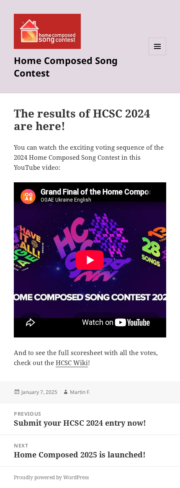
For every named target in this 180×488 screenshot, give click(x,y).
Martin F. (80, 392)
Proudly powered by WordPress (51, 477)
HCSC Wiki (72, 362)
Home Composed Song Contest (66, 66)
